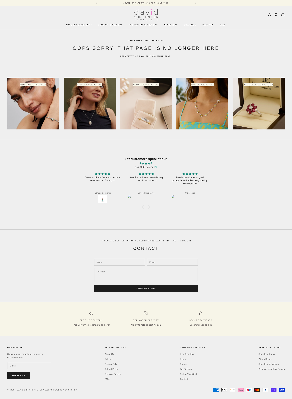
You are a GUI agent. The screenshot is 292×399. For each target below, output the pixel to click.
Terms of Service (113, 374)
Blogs (183, 359)
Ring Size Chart (187, 354)
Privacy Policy (112, 364)
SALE (223, 25)
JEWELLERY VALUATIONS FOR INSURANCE (145, 3)
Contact (184, 379)
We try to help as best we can (146, 324)
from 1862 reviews (144, 167)
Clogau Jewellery (110, 25)
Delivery (109, 359)
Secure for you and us (201, 324)
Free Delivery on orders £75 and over (91, 324)
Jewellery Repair (267, 354)
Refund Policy (111, 369)
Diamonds (190, 25)
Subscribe (19, 375)
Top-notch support (146, 320)
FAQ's (107, 379)
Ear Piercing (186, 369)
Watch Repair (265, 359)
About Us (109, 354)
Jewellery (171, 25)
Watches (208, 25)
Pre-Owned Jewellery (143, 25)
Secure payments (200, 320)
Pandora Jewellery (79, 25)
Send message (146, 288)
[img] (146, 163)
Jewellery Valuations (269, 364)
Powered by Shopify (65, 390)
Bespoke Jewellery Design (272, 369)
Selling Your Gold (188, 374)
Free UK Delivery (91, 320)
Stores (183, 364)
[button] (144, 207)
